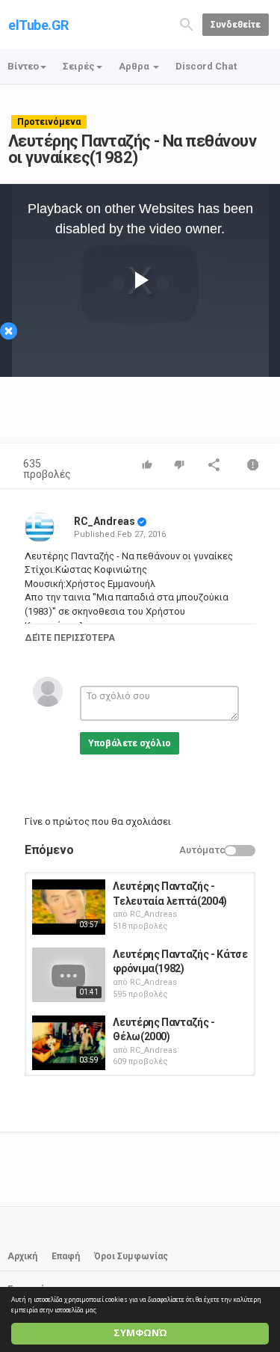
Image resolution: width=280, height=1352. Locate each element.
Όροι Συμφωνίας (131, 1256)
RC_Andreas (104, 521)
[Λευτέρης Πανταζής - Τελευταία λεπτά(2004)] (68, 907)
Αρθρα (135, 66)
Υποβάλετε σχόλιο (129, 743)
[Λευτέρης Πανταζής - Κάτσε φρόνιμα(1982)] (68, 975)
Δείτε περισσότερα (70, 638)
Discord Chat (206, 66)
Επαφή (66, 1256)
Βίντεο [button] (23, 66)
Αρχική (22, 1256)
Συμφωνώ (140, 1333)
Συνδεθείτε (236, 24)
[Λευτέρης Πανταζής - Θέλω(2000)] (68, 1043)
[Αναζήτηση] (187, 23)
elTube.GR (38, 25)
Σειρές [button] (79, 66)
